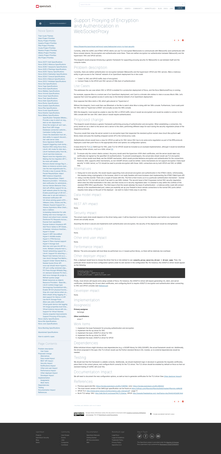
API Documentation (93, 440)
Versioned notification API (52, 198)
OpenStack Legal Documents (108, 415)
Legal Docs (115, 435)
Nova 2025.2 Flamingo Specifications (52, 69)
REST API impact (47, 361)
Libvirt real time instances (52, 154)
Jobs (62, 440)
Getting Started (91, 437)
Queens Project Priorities (47, 43)
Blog (160, 8)
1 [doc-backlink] (74, 153)
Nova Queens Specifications (49, 106)
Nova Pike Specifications (47, 108)
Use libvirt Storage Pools (52, 299)
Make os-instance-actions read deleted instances (61, 166)
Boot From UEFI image (51, 127)
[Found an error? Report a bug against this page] (182, 40)
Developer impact (47, 375)
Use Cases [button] (118, 8)
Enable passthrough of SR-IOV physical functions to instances (66, 193)
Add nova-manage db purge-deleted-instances (61, 275)
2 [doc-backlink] (74, 158)
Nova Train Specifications (47, 98)
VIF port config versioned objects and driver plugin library (64, 268)
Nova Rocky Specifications (48, 103)
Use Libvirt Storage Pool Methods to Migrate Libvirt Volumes (65, 258)
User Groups (65, 435)
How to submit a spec (46, 336)
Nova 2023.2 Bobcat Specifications (51, 79)
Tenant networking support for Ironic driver (59, 251)
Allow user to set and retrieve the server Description (62, 195)
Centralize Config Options (52, 132)
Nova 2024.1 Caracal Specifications (51, 76)
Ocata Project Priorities (46, 48)
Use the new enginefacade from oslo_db (58, 169)
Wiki (88, 442)
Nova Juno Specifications (47, 324)
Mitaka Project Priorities (47, 53)
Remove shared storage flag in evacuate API (59, 164)
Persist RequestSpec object (53, 173)
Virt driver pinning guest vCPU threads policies (60, 200)
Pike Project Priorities (46, 46)
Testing (41, 387)
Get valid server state (51, 139)
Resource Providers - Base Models (56, 282)
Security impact (46, 363)
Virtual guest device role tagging (55, 304)
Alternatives (45, 356)
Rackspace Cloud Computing (169, 444)
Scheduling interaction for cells (54, 212)
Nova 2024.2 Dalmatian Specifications (52, 74)
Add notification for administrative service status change (64, 183)
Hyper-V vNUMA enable (52, 236)
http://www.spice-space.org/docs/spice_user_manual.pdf (108, 391)
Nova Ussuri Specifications (48, 96)
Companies (64, 442)
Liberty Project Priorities (47, 55)
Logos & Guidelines (118, 437)
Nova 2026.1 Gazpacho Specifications (52, 67)
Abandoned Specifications (48, 332)
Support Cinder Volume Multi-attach (56, 261)
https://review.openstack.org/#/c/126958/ (112, 386)
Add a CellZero (48, 210)
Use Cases (44, 351)
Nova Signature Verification (53, 142)
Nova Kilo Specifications (47, 321)
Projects (38, 435)
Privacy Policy (116, 442)
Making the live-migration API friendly (57, 159)
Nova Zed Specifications (47, 84)
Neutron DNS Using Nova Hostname (56, 147)
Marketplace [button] (150, 8)
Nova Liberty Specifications (48, 319)
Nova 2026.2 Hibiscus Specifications (52, 64)
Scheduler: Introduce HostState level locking (59, 229)
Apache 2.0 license (172, 442)
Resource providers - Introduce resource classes (61, 181)
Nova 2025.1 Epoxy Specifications (51, 72)
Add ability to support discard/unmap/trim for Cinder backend (66, 137)
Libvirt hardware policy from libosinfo (57, 152)
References (103, 286)
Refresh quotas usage (51, 278)
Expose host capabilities (52, 222)
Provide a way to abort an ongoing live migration (61, 120)
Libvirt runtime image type (53, 285)
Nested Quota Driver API (52, 263)
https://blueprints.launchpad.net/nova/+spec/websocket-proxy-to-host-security (104, 46)
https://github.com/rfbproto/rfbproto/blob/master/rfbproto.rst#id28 (156, 388)
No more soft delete (50, 161)
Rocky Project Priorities (47, 41)
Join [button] (171, 8)
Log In (180, 8)
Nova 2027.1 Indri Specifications (50, 62)
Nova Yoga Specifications (48, 86)
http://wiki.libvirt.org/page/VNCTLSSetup (110, 393)
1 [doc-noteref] (91, 147)
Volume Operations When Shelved (55, 207)
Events (63, 437)
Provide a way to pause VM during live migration (61, 171)
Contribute (64, 445)
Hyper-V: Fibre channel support (54, 241)
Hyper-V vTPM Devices (51, 239)
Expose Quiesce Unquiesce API (54, 224)
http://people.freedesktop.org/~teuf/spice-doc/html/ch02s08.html (158, 393)
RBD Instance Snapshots (52, 176)
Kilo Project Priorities (46, 58)
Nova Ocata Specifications (48, 110)
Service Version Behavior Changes (55, 185)
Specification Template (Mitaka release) (58, 118)
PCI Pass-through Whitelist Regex (55, 270)
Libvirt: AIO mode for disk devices (55, 149)
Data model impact (48, 358)
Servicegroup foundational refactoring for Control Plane (63, 287)
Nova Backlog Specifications (49, 328)
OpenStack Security (42, 437)
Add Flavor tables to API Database (56, 227)
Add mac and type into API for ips (55, 246)
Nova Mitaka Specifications (48, 115)
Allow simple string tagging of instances (58, 295)
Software (107, 8)
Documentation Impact (46, 390)
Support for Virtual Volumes (53, 312)
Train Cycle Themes (45, 36)
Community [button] (137, 8)
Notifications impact (48, 366)
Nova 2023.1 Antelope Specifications (52, 81)
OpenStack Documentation (57, 23)
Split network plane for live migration (56, 190)
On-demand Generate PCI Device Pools (58, 273)
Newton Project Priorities (47, 50)
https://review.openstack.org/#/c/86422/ (148, 386)
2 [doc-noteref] (112, 149)
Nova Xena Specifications (48, 89)
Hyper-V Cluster (49, 232)
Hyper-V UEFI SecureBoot (52, 234)
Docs (166, 8)
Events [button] (127, 8)
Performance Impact (48, 370)
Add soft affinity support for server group (58, 188)
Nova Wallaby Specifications (49, 91)
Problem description (45, 349)
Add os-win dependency (52, 122)
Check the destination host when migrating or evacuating (64, 135)
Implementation (44, 378)
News (38, 442)
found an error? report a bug (163, 414)
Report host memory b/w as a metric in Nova (59, 256)
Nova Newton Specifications (49, 113)
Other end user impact (49, 368)
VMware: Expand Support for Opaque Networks (61, 205)
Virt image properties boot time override (58, 307)
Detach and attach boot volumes (55, 217)
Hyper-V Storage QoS (51, 244)
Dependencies (43, 385)
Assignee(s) (45, 380)
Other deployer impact (172, 376)
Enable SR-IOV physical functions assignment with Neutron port (67, 290)
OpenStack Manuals (93, 435)
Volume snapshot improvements (55, 314)
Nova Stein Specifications (48, 101)
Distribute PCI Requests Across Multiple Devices (61, 219)
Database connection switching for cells (58, 130)
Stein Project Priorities (46, 38)
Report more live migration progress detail (58, 156)
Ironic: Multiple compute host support (57, 249)
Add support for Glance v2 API (54, 297)
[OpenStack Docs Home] (40, 23)
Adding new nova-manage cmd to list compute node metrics (65, 215)
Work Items (45, 383)
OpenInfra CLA (116, 445)
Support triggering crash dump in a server (58, 144)
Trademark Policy (117, 440)
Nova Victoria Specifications (48, 93)
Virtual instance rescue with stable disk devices (60, 309)
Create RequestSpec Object (53, 178)
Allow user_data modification (53, 302)
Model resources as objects (53, 280)
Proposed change (45, 354)
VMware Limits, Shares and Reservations (58, 202)
